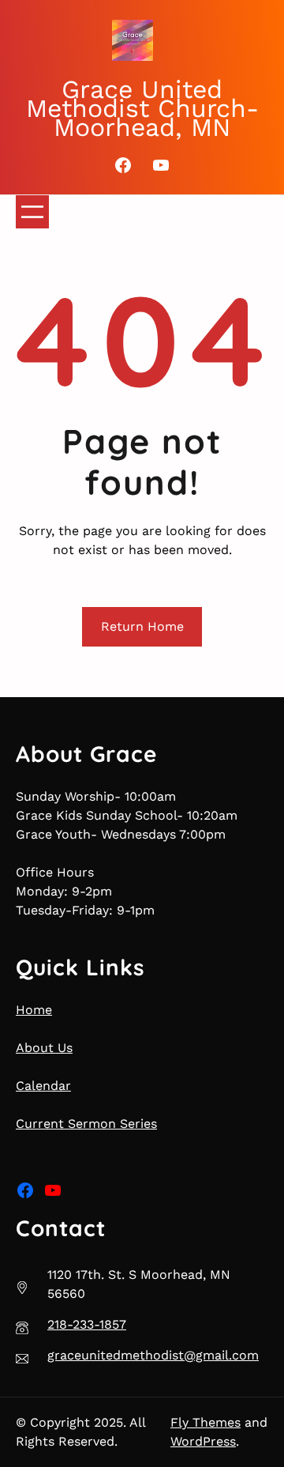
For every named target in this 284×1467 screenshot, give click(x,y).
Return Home (142, 626)
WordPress (203, 1441)
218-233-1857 (86, 1324)
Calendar (43, 1085)
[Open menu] (32, 211)
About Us (44, 1047)
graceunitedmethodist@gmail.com (153, 1355)
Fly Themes (205, 1422)
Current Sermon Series (86, 1123)
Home (34, 1009)
